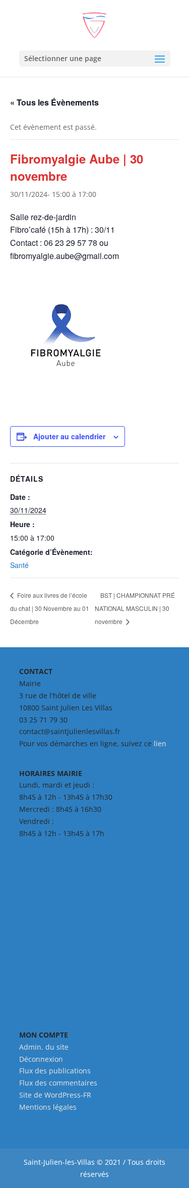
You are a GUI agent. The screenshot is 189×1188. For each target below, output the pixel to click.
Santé (19, 565)
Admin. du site (44, 1047)
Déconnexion (41, 1059)
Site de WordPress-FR (55, 1095)
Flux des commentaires (58, 1083)
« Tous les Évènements (54, 102)
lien (160, 743)
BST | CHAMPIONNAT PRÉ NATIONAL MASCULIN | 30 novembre (135, 608)
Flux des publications (55, 1070)
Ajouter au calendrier (69, 436)
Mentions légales (48, 1107)
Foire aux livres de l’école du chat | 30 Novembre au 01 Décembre (49, 608)
